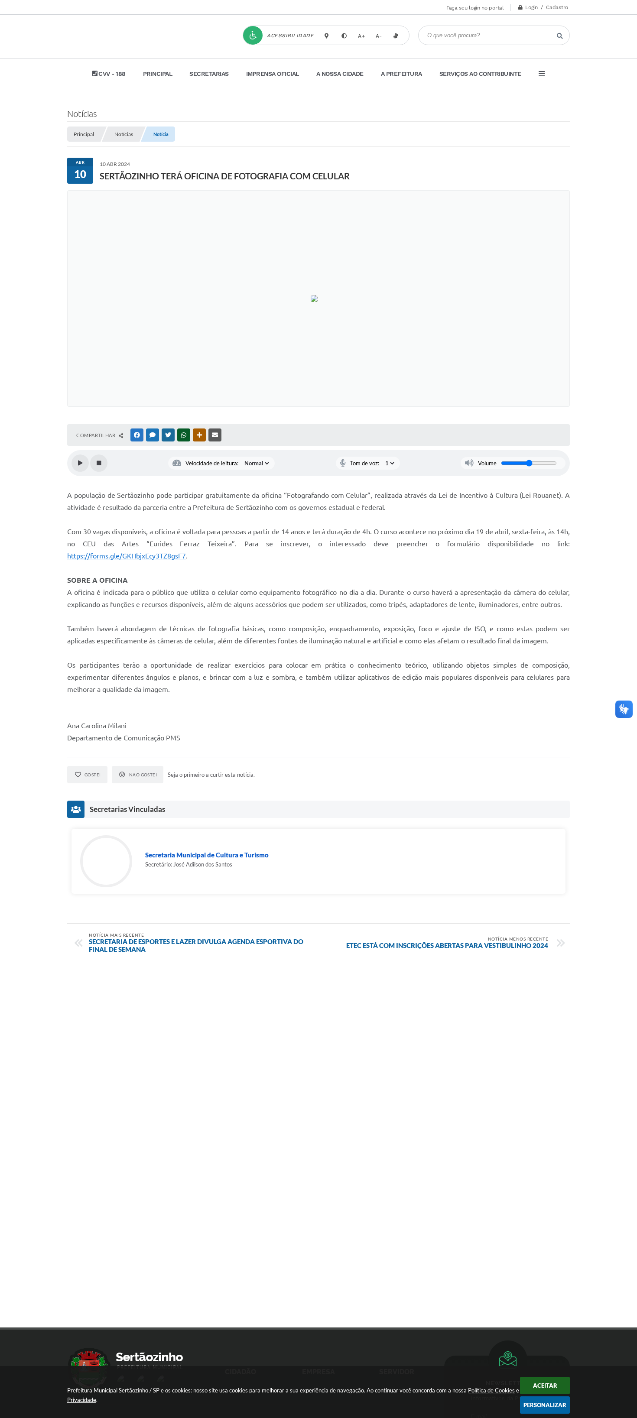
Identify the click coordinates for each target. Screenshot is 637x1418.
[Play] (80, 463)
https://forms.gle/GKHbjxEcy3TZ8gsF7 (126, 556)
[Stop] (98, 463)
